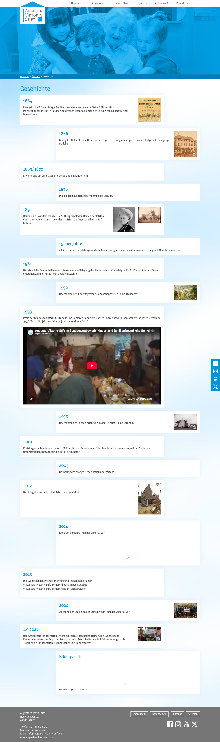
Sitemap (193, 714)
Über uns (76, 3)
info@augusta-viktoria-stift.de (45, 733)
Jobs (142, 3)
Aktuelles (160, 3)
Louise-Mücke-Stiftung (87, 612)
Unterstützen (121, 3)
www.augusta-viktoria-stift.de (37, 737)
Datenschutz (159, 714)
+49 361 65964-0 (38, 726)
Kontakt (181, 3)
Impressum (139, 714)
